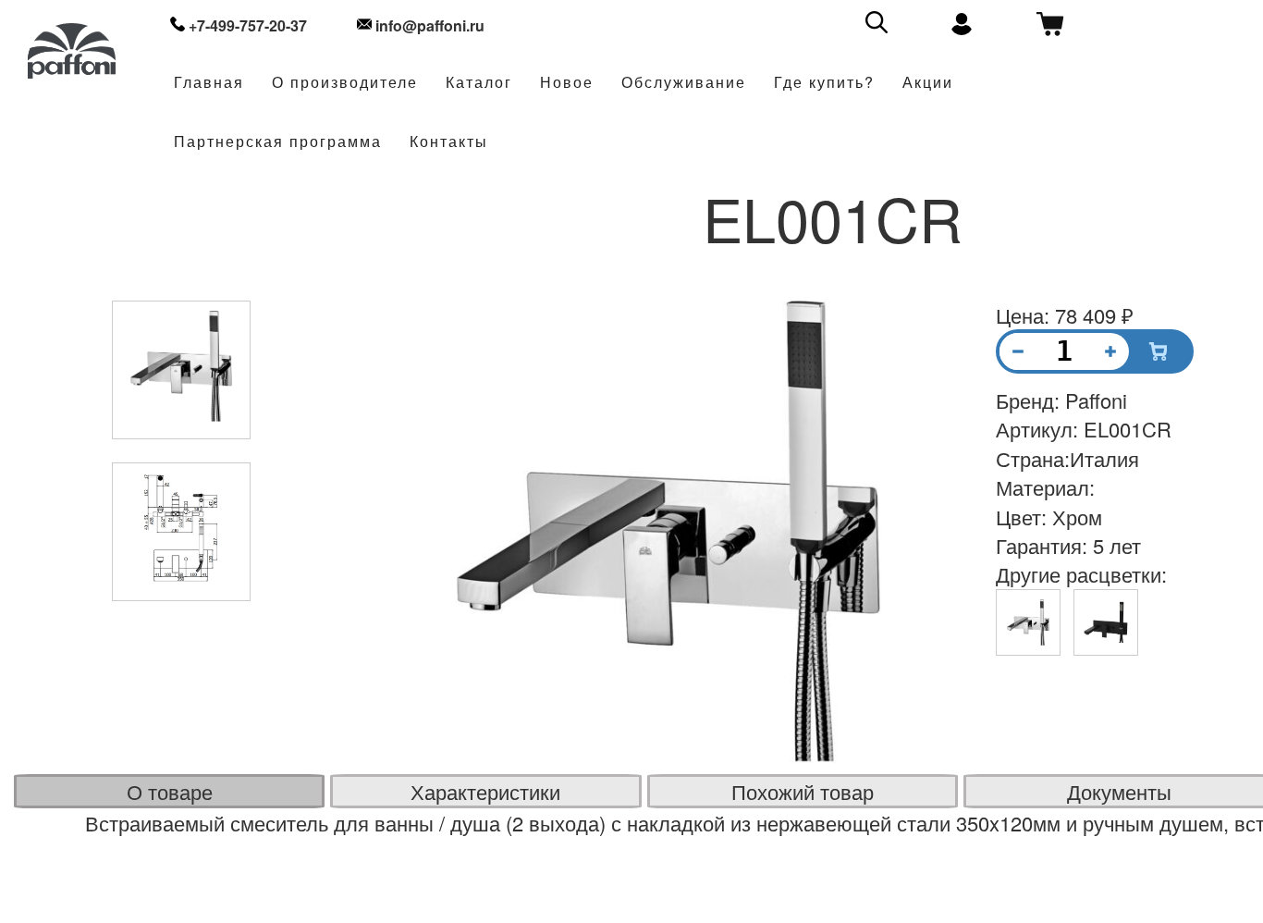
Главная (209, 82)
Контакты (449, 142)
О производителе (345, 82)
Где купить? (824, 82)
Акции (927, 82)
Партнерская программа (278, 142)
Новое (567, 82)
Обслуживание (683, 82)
